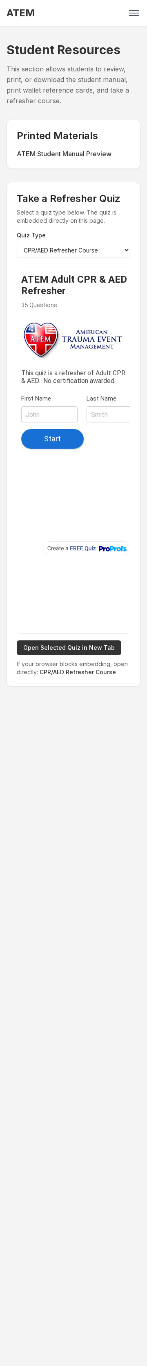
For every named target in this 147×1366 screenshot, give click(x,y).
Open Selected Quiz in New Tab (69, 647)
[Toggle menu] (133, 13)
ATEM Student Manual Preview (64, 154)
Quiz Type (31, 235)
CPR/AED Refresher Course (78, 672)
